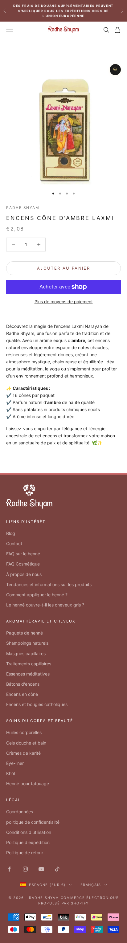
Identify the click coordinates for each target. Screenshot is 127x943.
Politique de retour (24, 852)
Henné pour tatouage (27, 783)
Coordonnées (19, 811)
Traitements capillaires (28, 663)
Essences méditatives (28, 673)
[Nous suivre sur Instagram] (25, 869)
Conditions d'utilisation (28, 832)
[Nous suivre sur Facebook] (9, 869)
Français (90, 885)
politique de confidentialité (32, 822)
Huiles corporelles (24, 732)
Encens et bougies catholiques (37, 704)
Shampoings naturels (27, 643)
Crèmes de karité (23, 753)
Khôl (10, 773)
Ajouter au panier (63, 268)
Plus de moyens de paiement (64, 301)
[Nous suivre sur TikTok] (57, 869)
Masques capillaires (26, 653)
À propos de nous (24, 574)
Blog (10, 533)
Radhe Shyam (22, 207)
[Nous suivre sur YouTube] (41, 869)
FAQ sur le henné (23, 553)
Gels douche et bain (26, 742)
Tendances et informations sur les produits (49, 584)
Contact (14, 543)
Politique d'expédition (28, 842)
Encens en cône (22, 694)
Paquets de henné (24, 632)
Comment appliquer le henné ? (37, 594)
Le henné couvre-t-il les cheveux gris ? (45, 604)
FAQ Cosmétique (23, 563)
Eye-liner (15, 763)
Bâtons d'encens (22, 684)
